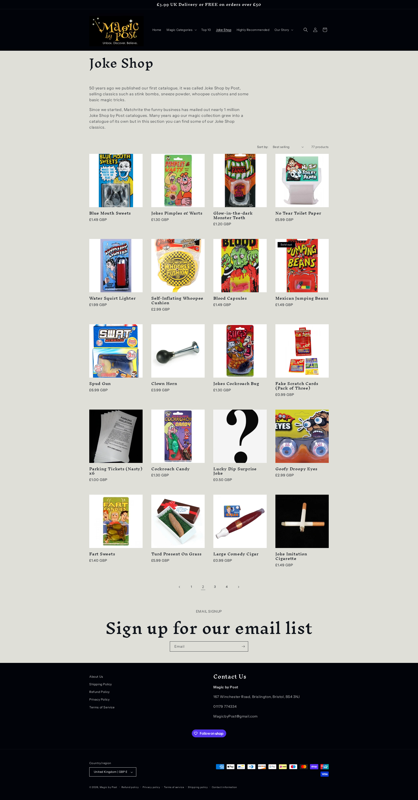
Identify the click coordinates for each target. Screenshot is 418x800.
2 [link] (203, 587)
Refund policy (130, 787)
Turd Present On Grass (176, 554)
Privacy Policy (99, 700)
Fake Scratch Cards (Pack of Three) (296, 385)
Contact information (224, 787)
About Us (96, 677)
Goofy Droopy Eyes (296, 469)
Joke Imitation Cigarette (291, 556)
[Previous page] (179, 587)
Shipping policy (198, 787)
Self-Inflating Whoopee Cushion (177, 300)
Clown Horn (164, 383)
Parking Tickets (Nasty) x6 (116, 471)
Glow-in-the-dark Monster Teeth (233, 215)
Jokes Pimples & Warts (176, 213)
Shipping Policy (100, 684)
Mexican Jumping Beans (301, 298)
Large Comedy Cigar (236, 554)
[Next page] (238, 587)
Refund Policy (99, 692)
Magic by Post (108, 787)
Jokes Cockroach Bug (236, 383)
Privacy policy (151, 787)
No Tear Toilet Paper (298, 213)
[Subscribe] (243, 646)
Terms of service (174, 787)
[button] (181, 29)
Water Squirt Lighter (112, 298)
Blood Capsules (230, 298)
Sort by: (262, 147)
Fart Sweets (102, 554)
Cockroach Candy (170, 469)
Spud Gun (100, 383)
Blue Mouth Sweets (110, 213)
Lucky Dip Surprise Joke (235, 471)
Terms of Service (102, 707)
